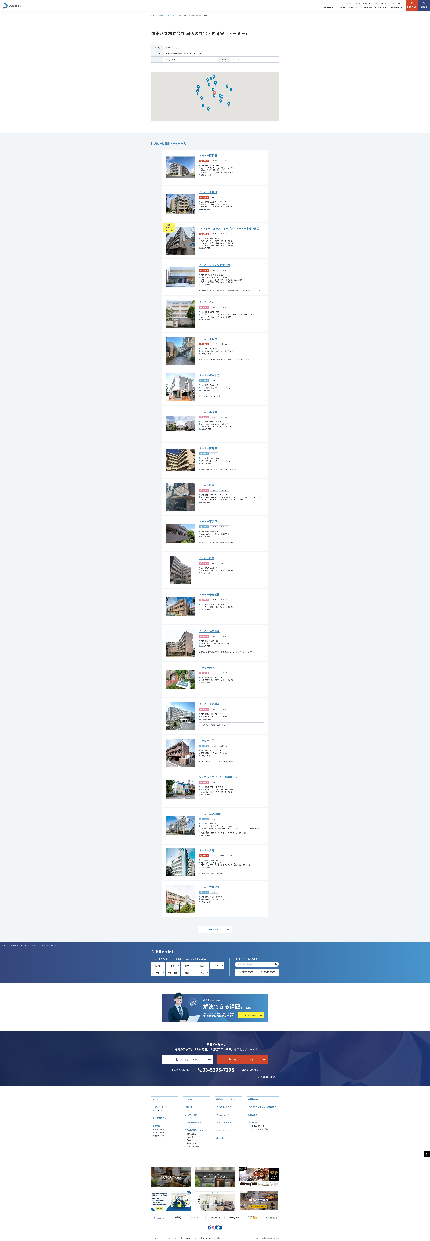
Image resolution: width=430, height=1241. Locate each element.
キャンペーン (222, 1130)
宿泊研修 (190, 1137)
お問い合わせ (412, 5)
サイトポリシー (172, 1238)
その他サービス (192, 1140)
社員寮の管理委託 (191, 1122)
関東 (168, 15)
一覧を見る (213, 929)
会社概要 (397, 3)
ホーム (153, 15)
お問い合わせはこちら (241, 1059)
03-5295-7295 (218, 1070)
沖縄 (202, 972)
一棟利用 (188, 1107)
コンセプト (159, 1110)
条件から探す (246, 972)
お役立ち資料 (254, 1114)
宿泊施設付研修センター (194, 1130)
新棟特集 (349, 3)
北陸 (202, 965)
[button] (214, 96)
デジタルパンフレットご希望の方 (262, 1107)
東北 (172, 965)
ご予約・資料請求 (193, 1146)
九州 (187, 972)
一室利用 (188, 1099)
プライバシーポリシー (190, 1238)
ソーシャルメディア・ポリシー (213, 1238)
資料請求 (424, 5)
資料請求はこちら (186, 1059)
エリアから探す (160, 1129)
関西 (216, 965)
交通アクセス (191, 1143)
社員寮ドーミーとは (329, 7)
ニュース (220, 1138)
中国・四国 (172, 972)
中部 (158, 972)
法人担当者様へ (380, 7)
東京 (174, 15)
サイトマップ (157, 1238)
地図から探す (268, 972)
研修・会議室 (191, 1134)
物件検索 (342, 7)
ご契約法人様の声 (395, 7)
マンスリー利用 (366, 7)
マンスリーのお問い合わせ (259, 1129)
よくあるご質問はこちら (266, 1077)
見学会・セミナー (363, 3)
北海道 (158, 965)
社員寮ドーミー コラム (226, 1099)
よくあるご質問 (381, 3)
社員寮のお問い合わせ (258, 1126)
